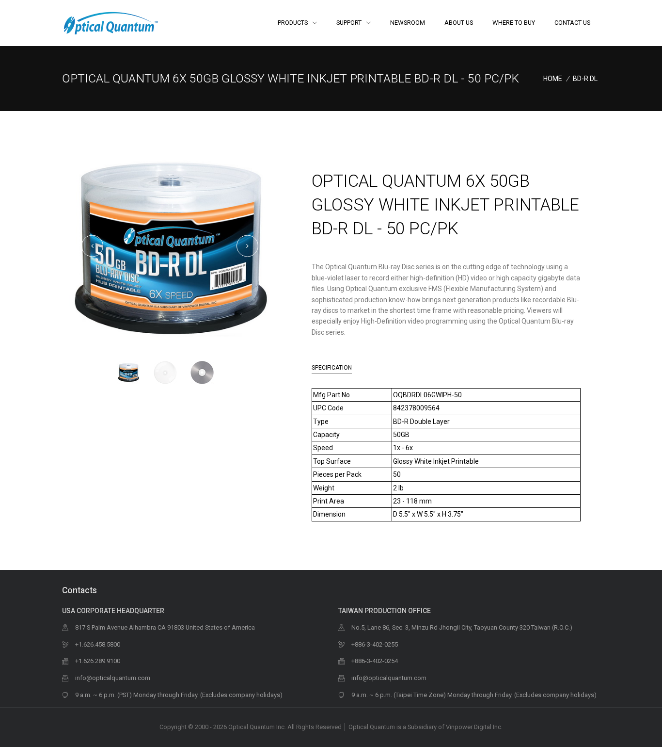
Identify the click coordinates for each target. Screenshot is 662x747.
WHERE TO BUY (513, 22)
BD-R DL (585, 78)
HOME (552, 78)
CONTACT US (572, 22)
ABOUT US (458, 22)
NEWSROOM (407, 22)
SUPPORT (349, 22)
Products (293, 22)
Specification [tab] (332, 367)
